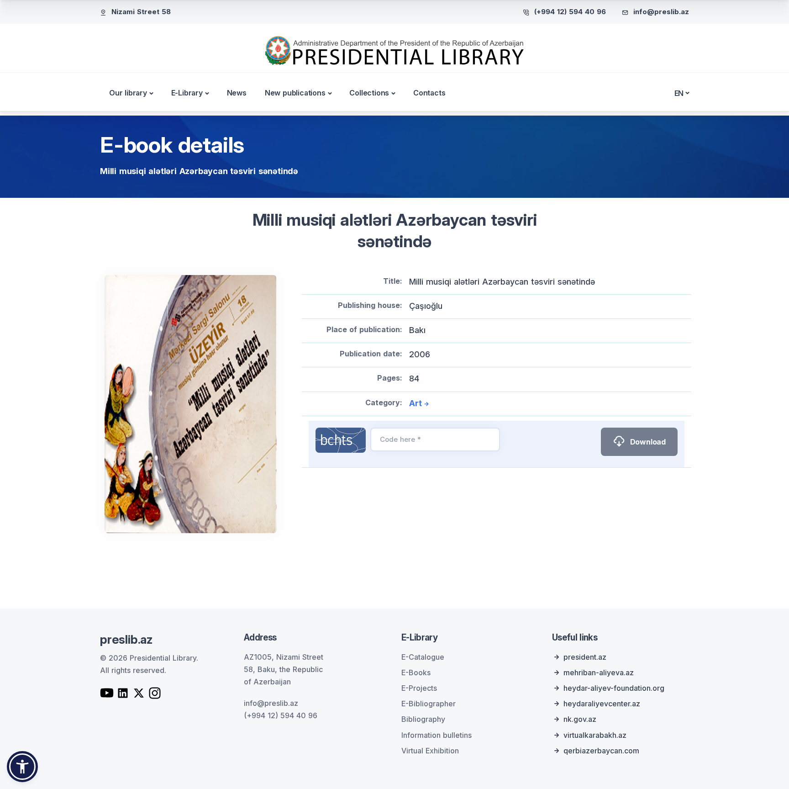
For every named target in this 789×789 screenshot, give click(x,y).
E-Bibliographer (428, 703)
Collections (369, 92)
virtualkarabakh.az (594, 735)
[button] (22, 766)
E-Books (416, 672)
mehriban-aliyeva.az (598, 672)
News (237, 92)
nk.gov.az (579, 719)
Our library (128, 92)
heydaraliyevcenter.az (601, 703)
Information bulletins (436, 735)
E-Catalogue (422, 657)
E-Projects (419, 688)
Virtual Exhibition (430, 750)
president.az (584, 657)
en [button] (679, 93)
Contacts (429, 92)
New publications (295, 92)
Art (415, 403)
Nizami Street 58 (141, 11)
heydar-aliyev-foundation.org (613, 688)
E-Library (187, 92)
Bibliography (423, 719)
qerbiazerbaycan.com (601, 750)
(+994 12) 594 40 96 (570, 11)
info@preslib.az (661, 11)
